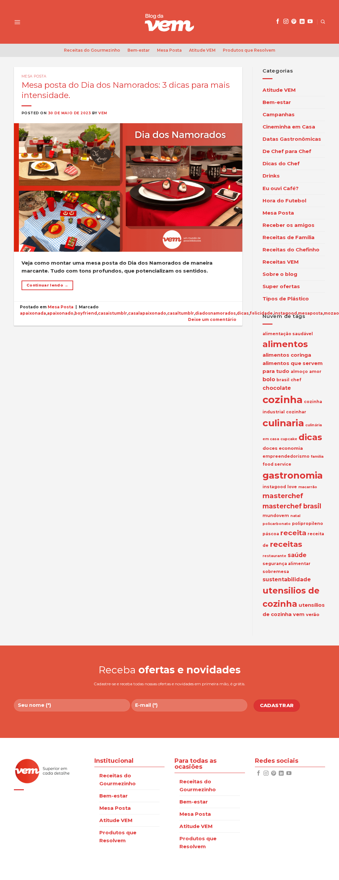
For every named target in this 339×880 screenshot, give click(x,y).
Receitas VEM (281, 262)
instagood (274, 486)
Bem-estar (138, 50)
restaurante (274, 556)
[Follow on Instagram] (285, 22)
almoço (299, 371)
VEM (102, 113)
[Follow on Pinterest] (293, 22)
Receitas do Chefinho (291, 249)
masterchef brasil (292, 506)
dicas (243, 313)
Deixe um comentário (212, 319)
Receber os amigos (289, 225)
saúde (297, 554)
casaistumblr (112, 313)
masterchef (283, 496)
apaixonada (33, 313)
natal (295, 516)
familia (317, 456)
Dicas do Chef (281, 163)
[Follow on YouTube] (310, 22)
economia (291, 448)
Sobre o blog (280, 274)
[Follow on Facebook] (277, 22)
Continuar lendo (47, 285)
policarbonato (277, 524)
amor (315, 371)
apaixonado (60, 313)
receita (293, 533)
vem (299, 614)
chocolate (277, 388)
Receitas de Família (289, 237)
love (292, 486)
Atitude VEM (202, 50)
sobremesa (276, 571)
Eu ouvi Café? (281, 188)
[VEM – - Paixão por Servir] (169, 21)
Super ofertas (281, 286)
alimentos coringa (287, 355)
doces (270, 448)
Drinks (271, 176)
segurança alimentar (287, 563)
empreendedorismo (286, 456)
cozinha (283, 399)
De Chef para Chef (287, 151)
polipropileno (307, 523)
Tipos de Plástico (286, 298)
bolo (269, 379)
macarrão (307, 487)
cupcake (288, 439)
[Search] (323, 21)
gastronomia (293, 475)
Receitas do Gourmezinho (92, 50)
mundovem (276, 515)
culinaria (283, 423)
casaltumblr (180, 313)
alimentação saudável (288, 333)
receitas (286, 544)
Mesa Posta (169, 50)
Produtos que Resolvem (249, 50)
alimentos (285, 344)
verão (312, 614)
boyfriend (85, 313)
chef (296, 379)
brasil (282, 379)
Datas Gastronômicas (292, 139)
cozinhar (296, 411)
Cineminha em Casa (289, 127)
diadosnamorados (215, 313)
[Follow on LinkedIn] (302, 22)
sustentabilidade (287, 579)
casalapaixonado (147, 313)
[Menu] (17, 22)
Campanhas (279, 114)
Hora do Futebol (284, 200)
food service (277, 464)
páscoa (271, 533)
